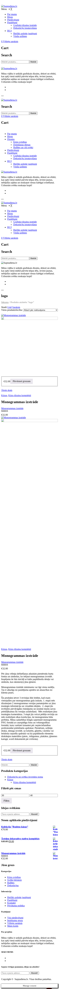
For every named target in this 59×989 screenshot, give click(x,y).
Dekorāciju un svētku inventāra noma (25, 777)
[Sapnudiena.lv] (9, 6)
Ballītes (10, 882)
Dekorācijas (13, 885)
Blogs (10, 136)
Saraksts (16, 307)
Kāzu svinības (20, 142)
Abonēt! (34, 814)
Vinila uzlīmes (20, 166)
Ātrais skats (6, 390)
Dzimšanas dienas (21, 144)
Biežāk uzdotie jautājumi (25, 164)
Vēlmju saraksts (14, 923)
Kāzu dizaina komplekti (19, 395)
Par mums (12, 133)
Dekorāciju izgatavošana (25, 158)
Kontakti (11, 903)
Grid (9, 307)
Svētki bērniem (14, 880)
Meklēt (33, 62)
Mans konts (12, 926)
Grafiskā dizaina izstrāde (25, 155)
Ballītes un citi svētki (23, 147)
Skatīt (4, 307)
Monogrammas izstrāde (12, 408)
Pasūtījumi (12, 153)
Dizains (11, 139)
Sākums (5, 302)
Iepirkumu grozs (15, 920)
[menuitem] (12, 14)
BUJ (9, 161)
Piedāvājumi (13, 150)
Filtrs (6, 800)
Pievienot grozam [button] (21, 381)
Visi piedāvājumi (15, 917)
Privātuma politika (16, 905)
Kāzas (4, 395)
